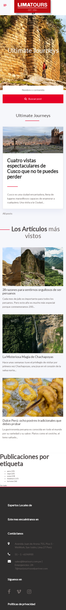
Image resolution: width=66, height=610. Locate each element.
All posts (7, 213)
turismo (12, 481)
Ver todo (3, 485)
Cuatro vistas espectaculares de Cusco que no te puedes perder (32, 168)
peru (11, 471)
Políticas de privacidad (21, 604)
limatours (12, 478)
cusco (11, 476)
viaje (11, 474)
